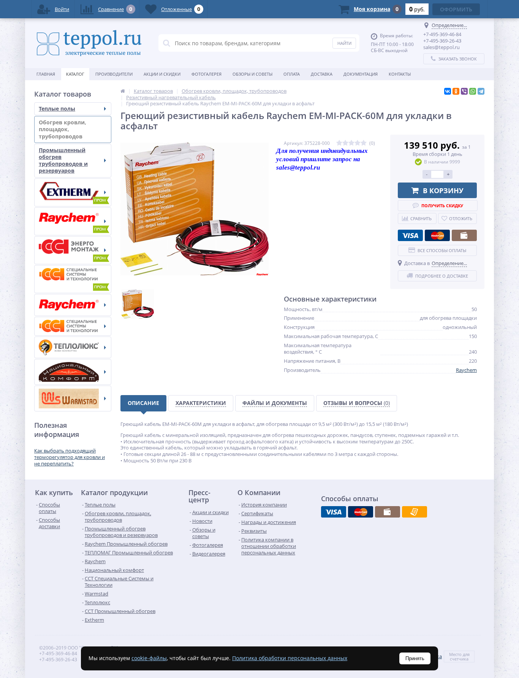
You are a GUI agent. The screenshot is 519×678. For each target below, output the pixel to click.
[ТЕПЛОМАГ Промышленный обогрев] (72, 250)
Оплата (291, 74)
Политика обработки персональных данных (289, 658)
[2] (345, 143)
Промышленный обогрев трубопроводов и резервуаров (63, 160)
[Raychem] (72, 305)
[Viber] (464, 91)
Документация (360, 74)
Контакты (400, 74)
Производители (114, 74)
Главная (45, 74)
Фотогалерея (206, 74)
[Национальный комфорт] (72, 372)
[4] (357, 143)
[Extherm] (72, 192)
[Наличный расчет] (464, 235)
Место (455, 654)
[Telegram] (481, 91)
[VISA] (410, 235)
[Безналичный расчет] (414, 512)
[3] (351, 143)
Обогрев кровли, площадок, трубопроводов (62, 129)
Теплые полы (57, 108)
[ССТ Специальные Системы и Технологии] (72, 326)
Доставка (321, 74)
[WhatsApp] (472, 91)
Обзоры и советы (252, 74)
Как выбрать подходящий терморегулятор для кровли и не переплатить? (69, 457)
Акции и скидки (162, 74)
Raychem (466, 370)
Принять (414, 658)
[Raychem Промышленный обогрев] (72, 221)
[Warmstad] (72, 398)
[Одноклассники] (456, 91)
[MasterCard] (437, 235)
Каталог (75, 74)
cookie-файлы (149, 658)
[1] (339, 143)
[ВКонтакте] (447, 91)
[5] (364, 143)
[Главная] (122, 90)
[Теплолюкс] (72, 347)
